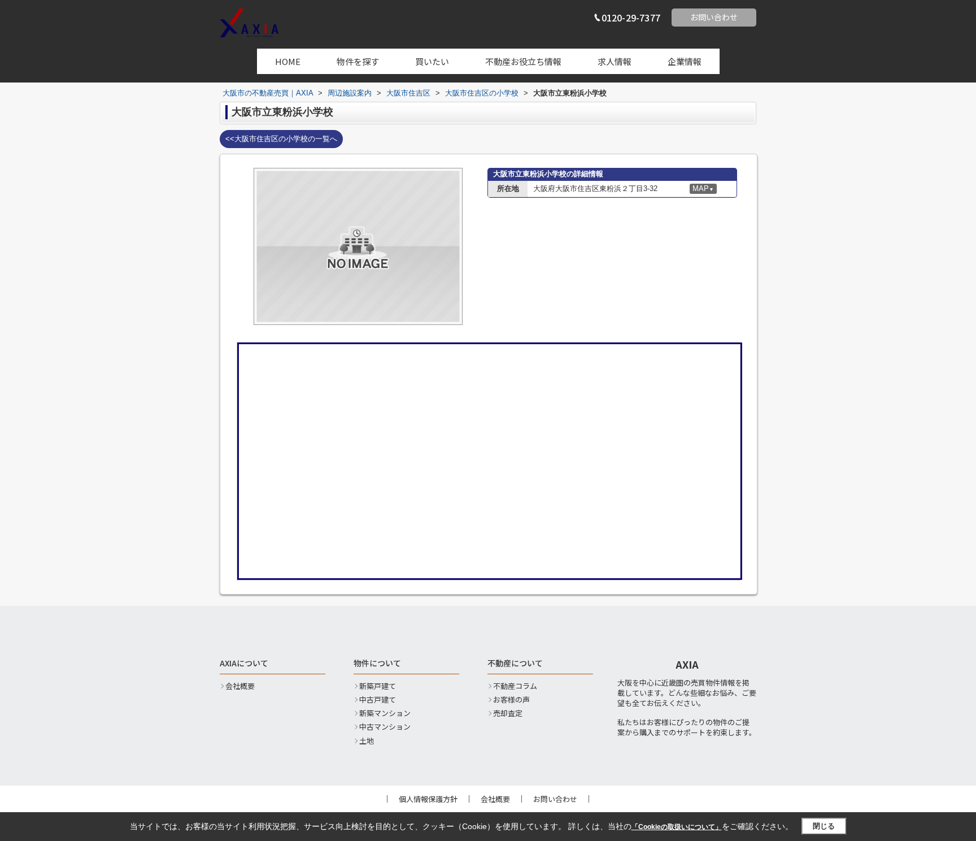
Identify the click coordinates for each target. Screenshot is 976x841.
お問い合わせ (714, 17)
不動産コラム (515, 686)
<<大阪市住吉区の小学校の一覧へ (281, 139)
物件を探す (358, 61)
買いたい (432, 61)
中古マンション (385, 727)
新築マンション (385, 713)
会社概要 (240, 686)
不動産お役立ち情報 (523, 61)
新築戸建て (377, 686)
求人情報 (614, 61)
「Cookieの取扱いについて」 (676, 827)
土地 (366, 741)
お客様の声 (511, 700)
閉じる (824, 826)
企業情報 (685, 61)
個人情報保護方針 (428, 799)
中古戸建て (377, 700)
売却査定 (507, 713)
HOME (287, 61)
